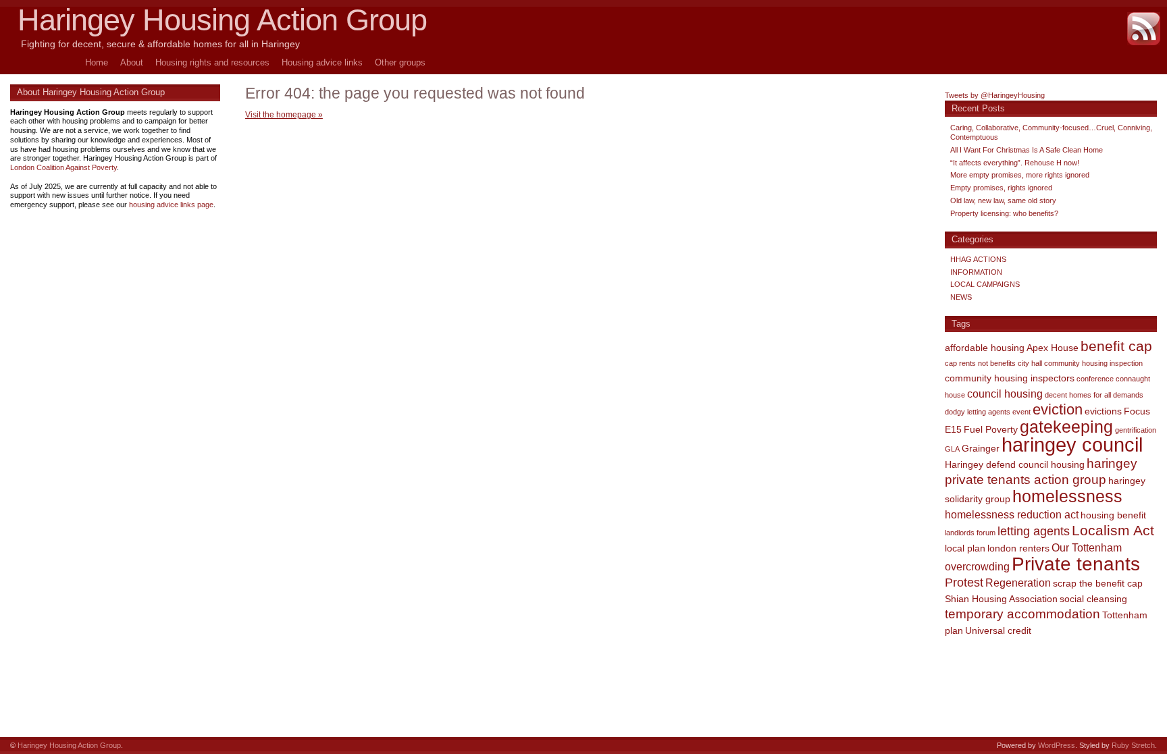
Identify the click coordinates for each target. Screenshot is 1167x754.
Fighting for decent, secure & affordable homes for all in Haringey (160, 43)
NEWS (961, 297)
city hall (1030, 363)
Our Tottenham (1087, 547)
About (131, 62)
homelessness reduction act (1012, 514)
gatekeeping (1066, 426)
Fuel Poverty (991, 429)
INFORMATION (976, 272)
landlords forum (970, 533)
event (1021, 412)
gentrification (1135, 430)
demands (1128, 395)
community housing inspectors (1009, 378)
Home (96, 62)
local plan (965, 548)
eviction (1058, 409)
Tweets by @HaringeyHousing (995, 95)
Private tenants (1076, 563)
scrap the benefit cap (1098, 583)
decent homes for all (1078, 395)
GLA (952, 449)
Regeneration (1018, 582)
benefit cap (1116, 346)
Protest (964, 582)
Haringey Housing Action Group (222, 20)
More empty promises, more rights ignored (1019, 175)
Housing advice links (322, 62)
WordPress (1056, 745)
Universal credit (998, 630)
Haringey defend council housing (1015, 464)
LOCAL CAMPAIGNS (985, 284)
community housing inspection (1093, 363)
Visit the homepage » (284, 114)
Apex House (1053, 347)
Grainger (981, 448)
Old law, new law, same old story (1003, 200)
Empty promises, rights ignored (1001, 188)
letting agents (1033, 531)
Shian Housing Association (1001, 598)
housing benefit (1113, 515)
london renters (1018, 548)
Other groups (400, 62)
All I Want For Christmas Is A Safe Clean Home (1026, 150)
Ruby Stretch (1133, 745)
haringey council (1072, 444)
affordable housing (985, 347)
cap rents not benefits (980, 363)
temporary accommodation (1022, 614)
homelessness (1067, 496)
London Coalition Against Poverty (63, 167)
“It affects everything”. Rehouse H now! (1014, 163)
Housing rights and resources (212, 62)
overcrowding (977, 566)
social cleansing (1093, 598)
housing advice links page (171, 204)
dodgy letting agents (977, 412)
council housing (1005, 393)
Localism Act (1113, 530)
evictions (1103, 411)
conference (1095, 379)
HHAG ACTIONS (978, 259)
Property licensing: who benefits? (1004, 213)
